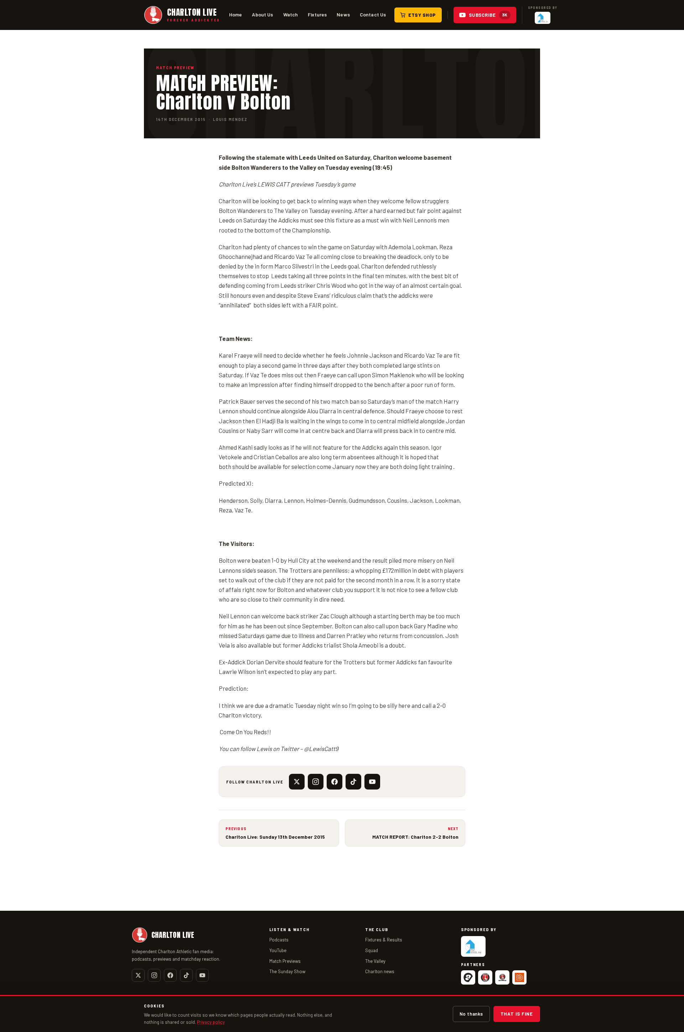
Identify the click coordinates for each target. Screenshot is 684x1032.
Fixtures (317, 14)
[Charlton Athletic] (485, 977)
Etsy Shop (422, 15)
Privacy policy (211, 1022)
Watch (290, 14)
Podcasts (279, 939)
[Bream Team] (519, 977)
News (343, 14)
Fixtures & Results (383, 939)
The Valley (375, 961)
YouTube (277, 950)
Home (235, 14)
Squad (371, 950)
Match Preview (175, 67)
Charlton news (379, 971)
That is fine (517, 1014)
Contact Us (373, 14)
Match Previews (285, 961)
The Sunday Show (287, 971)
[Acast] (468, 977)
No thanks (471, 1014)
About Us (262, 14)
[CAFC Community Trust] (502, 977)
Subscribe (488, 15)
